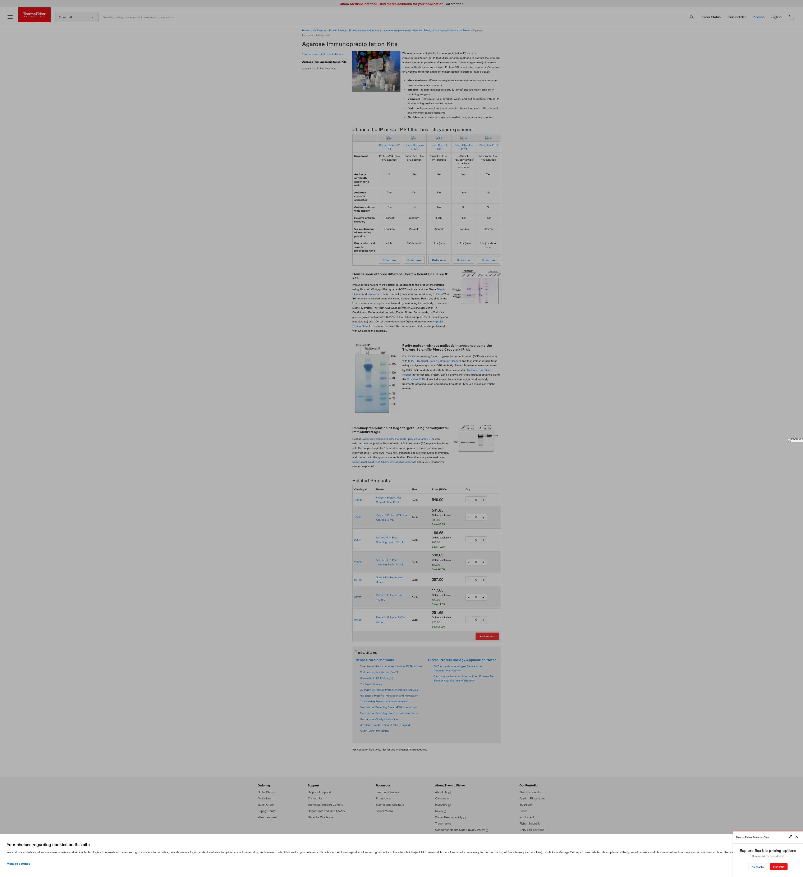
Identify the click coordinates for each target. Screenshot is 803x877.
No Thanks (758, 866)
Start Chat (778, 866)
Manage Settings (18, 863)
